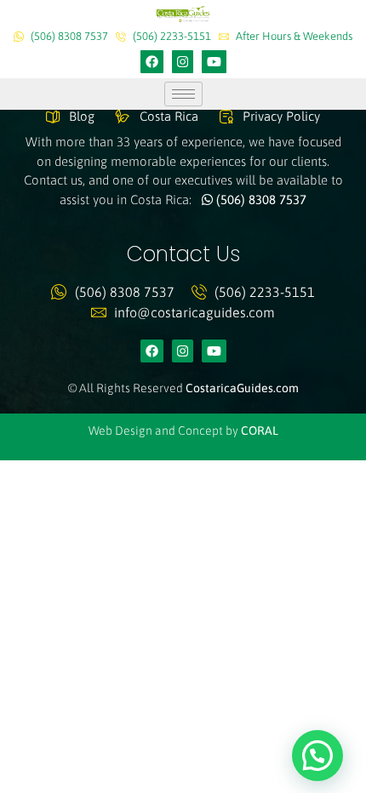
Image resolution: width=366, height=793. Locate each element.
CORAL (259, 430)
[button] (317, 755)
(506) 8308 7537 (259, 199)
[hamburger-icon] (183, 94)
